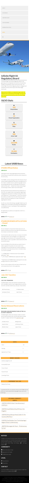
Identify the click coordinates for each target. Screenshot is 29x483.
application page (19, 317)
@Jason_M (11, 216)
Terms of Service (5, 460)
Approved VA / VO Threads (7, 452)
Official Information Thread (7, 449)
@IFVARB (13, 471)
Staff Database (5, 22)
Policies (18, 443)
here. (8, 255)
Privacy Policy (5, 463)
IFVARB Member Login (6, 454)
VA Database (5, 12)
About (3, 8)
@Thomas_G (12, 333)
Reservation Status (6, 27)
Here (25, 256)
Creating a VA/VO (5, 17)
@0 (10, 270)
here (4, 392)
